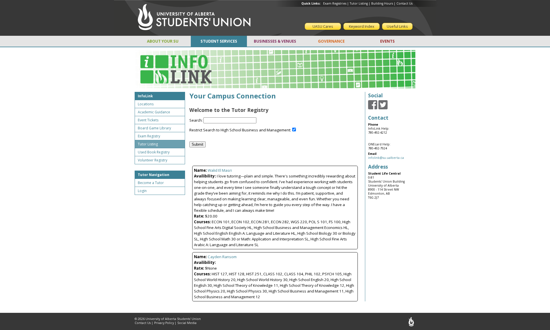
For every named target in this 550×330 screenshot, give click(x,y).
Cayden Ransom (222, 256)
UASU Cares (323, 26)
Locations (146, 104)
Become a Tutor (151, 182)
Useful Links (397, 26)
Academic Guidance (154, 112)
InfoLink (145, 96)
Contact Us (404, 3)
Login (142, 190)
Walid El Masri (220, 170)
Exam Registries (334, 3)
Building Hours (382, 3)
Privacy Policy (164, 323)
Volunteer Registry (152, 160)
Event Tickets (148, 120)
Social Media (187, 323)
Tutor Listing (359, 3)
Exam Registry (149, 136)
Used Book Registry (154, 152)
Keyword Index (361, 26)
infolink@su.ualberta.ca (386, 158)
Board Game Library (154, 128)
